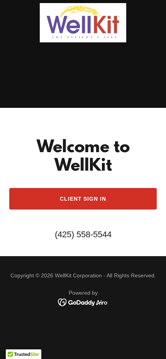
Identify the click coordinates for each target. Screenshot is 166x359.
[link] (83, 6)
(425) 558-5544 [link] (83, 234)
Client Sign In (83, 199)
